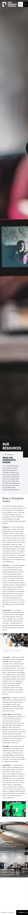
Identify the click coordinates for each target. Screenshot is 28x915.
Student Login (3, 912)
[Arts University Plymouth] (9, 4)
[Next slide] (25, 810)
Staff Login (11, 912)
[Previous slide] (2, 810)
